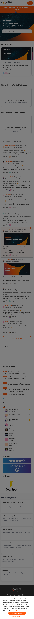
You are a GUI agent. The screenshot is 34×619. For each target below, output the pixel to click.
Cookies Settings (16, 616)
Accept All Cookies (17, 613)
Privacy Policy (15, 610)
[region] (17, 607)
